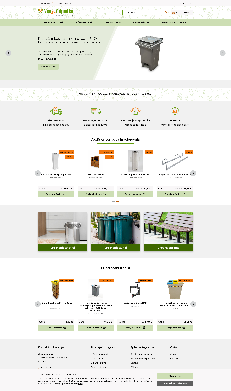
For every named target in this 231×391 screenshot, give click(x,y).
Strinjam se (175, 376)
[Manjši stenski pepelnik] (95, 161)
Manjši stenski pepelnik (95, 174)
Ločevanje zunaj (83, 22)
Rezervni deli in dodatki (174, 22)
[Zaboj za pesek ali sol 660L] (175, 290)
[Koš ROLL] (56, 290)
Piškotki (134, 367)
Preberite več (48, 66)
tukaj (80, 384)
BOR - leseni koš (175, 174)
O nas (182, 3)
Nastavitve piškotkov (175, 383)
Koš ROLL (56, 303)
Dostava (134, 363)
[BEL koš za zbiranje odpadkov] (135, 161)
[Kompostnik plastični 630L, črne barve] (135, 290)
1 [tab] (113, 201)
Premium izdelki (141, 22)
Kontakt (190, 3)
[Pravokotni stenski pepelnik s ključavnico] (56, 161)
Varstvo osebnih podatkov (143, 358)
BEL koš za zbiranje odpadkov (135, 174)
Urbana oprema (112, 22)
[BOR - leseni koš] (175, 161)
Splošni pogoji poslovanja (143, 354)
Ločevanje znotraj (53, 22)
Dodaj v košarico (54, 194)
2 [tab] (117, 201)
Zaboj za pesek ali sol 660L (175, 303)
